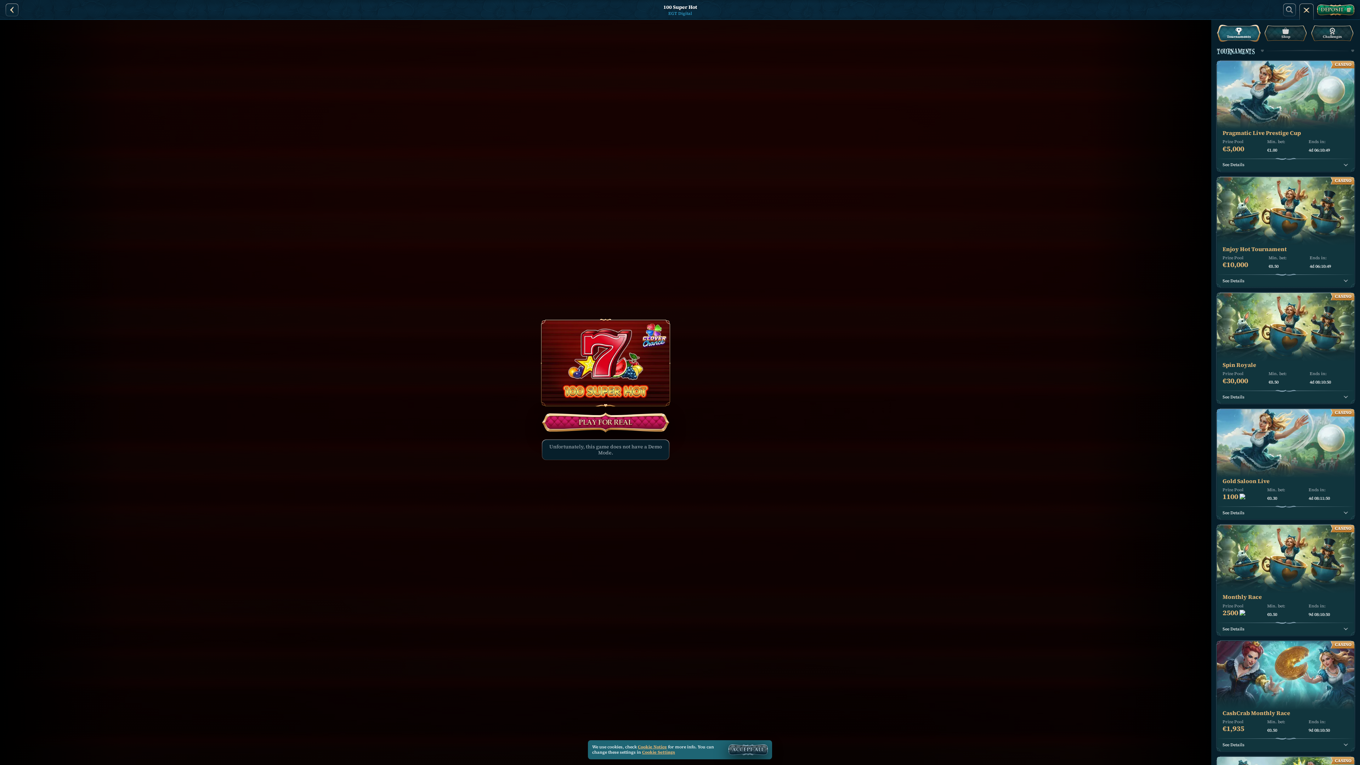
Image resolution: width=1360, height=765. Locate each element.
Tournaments (1239, 36)
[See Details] (1346, 165)
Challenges (1332, 36)
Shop (1285, 36)
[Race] (1306, 10)
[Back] (12, 10)
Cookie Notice (652, 746)
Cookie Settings (658, 752)
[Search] (1289, 10)
